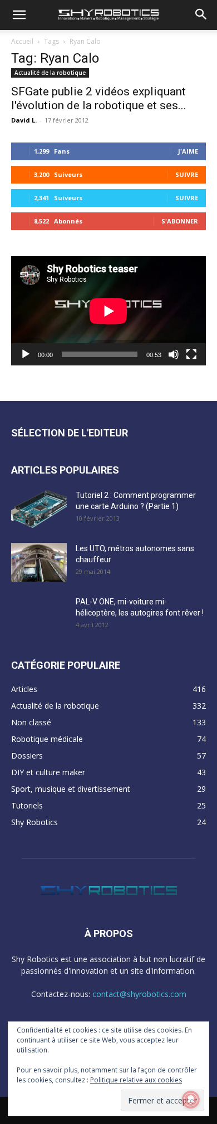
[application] (108, 310)
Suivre (186, 174)
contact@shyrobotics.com (139, 994)
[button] (19, 15)
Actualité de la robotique (50, 73)
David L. (24, 120)
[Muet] (173, 354)
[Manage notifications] (191, 1099)
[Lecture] (25, 354)
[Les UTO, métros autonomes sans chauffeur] (39, 562)
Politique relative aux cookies (136, 1080)
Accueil (22, 41)
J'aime (188, 151)
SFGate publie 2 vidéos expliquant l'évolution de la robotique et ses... (98, 98)
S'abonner (179, 221)
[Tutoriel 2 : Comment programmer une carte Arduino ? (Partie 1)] (39, 509)
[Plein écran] (191, 354)
